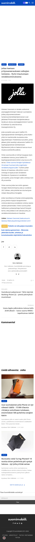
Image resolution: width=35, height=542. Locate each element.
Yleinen (21, 64)
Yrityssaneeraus (7, 283)
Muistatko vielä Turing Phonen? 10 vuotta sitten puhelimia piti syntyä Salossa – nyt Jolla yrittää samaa (16, 461)
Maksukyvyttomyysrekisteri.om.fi (18, 221)
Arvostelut (13, 535)
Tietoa (17, 537)
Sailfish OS (12, 64)
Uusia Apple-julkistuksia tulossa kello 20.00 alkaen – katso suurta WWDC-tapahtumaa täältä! (18, 310)
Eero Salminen (17, 263)
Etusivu (5, 535)
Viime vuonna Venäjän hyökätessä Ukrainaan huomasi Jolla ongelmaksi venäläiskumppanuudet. (15, 165)
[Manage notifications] (4, 537)
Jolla (4, 64)
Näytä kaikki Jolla (16, 485)
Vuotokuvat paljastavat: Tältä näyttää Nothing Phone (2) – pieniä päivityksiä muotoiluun (17, 294)
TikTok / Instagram (26, 535)
